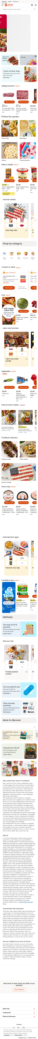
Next (34, 421)
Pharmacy (15, 1)
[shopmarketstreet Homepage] (9, 5)
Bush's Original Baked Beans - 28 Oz (8, 188)
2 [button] (16, 264)
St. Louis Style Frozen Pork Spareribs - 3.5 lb (8, 109)
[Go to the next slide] (34, 281)
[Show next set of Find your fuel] (35, 661)
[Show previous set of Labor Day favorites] (2, 348)
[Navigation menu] (2, 5)
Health (9, 1)
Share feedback (19, 990)
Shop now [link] (4, 60)
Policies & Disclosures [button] (9, 1016)
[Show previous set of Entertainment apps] (2, 557)
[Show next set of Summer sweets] (35, 220)
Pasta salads (24, 459)
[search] (34, 9)
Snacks (3, 160)
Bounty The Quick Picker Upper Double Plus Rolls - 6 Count (21, 604)
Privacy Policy (18, 1035)
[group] (19, 33)
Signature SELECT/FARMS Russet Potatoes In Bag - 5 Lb (21, 396)
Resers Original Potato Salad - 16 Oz (22, 188)
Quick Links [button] (6, 1009)
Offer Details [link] (6, 282)
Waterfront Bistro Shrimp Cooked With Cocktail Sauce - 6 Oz (22, 510)
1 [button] (14, 264)
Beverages (23, 138)
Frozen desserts (25, 160)
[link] (6, 78)
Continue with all (31, 1037)
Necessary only (22, 1037)
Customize (6, 1035)
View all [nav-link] (22, 405)
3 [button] (19, 264)
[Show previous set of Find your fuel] (2, 661)
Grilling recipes (6, 459)
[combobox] (19, 9)
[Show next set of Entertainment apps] (35, 557)
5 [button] (24, 264)
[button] (32, 5)
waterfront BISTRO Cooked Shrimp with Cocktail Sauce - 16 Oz (8, 510)
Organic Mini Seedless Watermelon (22, 318)
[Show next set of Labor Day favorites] (35, 348)
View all (17, 86)
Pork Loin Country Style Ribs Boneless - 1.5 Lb (22, 110)
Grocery (4, 1)
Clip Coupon (9, 288)
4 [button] (22, 264)
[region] (19, 1033)
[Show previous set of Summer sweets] (2, 220)
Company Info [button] (7, 1012)
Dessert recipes (6, 482)
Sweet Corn (5, 393)
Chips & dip (5, 138)
